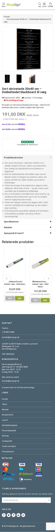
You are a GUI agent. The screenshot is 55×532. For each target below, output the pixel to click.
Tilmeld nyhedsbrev (14, 489)
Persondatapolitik (9, 431)
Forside (7, 17)
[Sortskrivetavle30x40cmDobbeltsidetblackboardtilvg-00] (7, 79)
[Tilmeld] (49, 500)
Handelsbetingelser (10, 425)
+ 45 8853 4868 (8, 332)
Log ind (5, 420)
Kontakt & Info (7, 415)
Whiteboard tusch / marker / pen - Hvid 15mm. (40, 284)
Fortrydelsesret (8, 452)
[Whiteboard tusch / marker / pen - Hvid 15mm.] (40, 263)
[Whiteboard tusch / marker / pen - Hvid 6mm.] (14, 263)
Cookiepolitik (7, 441)
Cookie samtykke (9, 446)
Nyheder (5, 410)
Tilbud (4, 404)
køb (19, 298)
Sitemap (5, 436)
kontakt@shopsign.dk (10, 337)
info (10, 298)
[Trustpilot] (27, 142)
